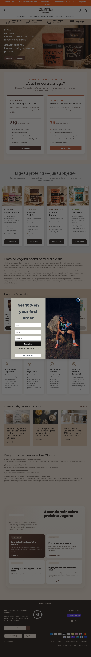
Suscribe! (28, 344)
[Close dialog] (77, 300)
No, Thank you (28, 355)
